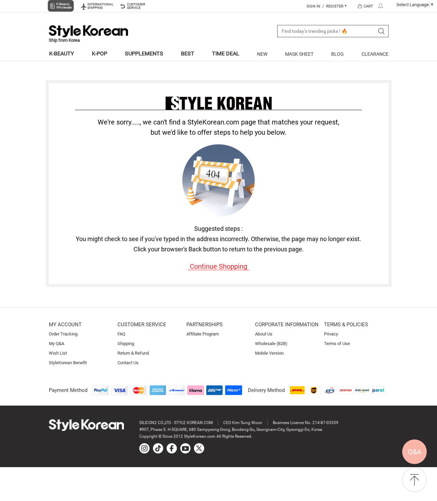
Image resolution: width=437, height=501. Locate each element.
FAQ (121, 334)
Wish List (58, 353)
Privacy (331, 334)
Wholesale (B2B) (271, 343)
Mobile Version (269, 353)
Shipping (125, 343)
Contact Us (128, 362)
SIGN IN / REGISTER (325, 6)
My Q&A (56, 343)
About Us (263, 334)
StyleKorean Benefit (68, 362)
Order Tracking (63, 334)
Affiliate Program (202, 334)
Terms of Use (337, 343)
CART (368, 6)
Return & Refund (133, 353)
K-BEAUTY (61, 53)
